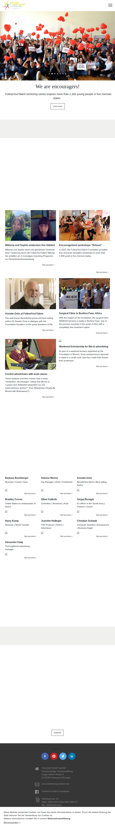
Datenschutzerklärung (59, 818)
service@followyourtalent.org (55, 784)
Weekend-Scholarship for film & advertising (83, 346)
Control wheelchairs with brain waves (26, 374)
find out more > (48, 265)
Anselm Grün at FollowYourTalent (24, 313)
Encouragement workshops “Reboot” (80, 245)
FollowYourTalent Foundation (55, 791)
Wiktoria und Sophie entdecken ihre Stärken (30, 245)
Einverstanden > (12, 823)
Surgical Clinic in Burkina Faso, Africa (80, 313)
